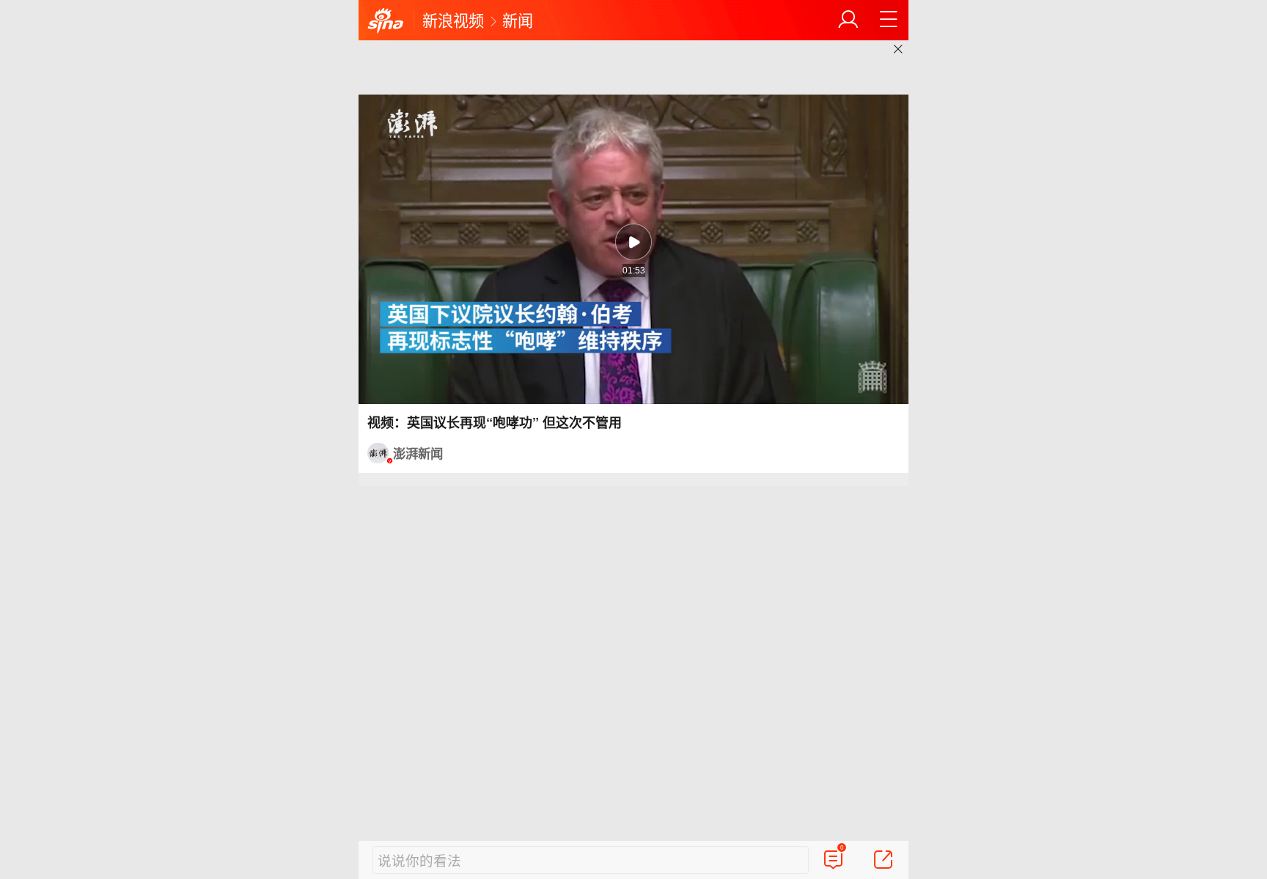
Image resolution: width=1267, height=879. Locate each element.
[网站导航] (889, 20)
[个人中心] (848, 20)
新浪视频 (453, 20)
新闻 (517, 20)
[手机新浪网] (385, 21)
